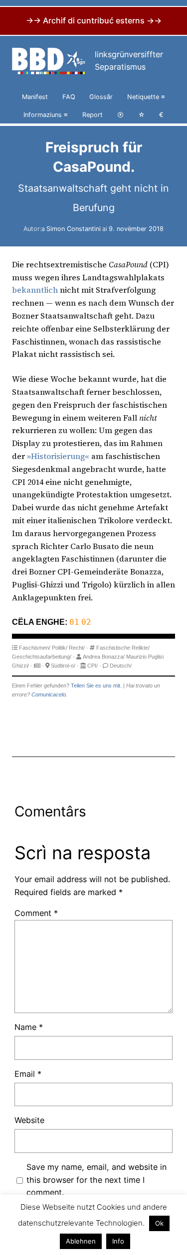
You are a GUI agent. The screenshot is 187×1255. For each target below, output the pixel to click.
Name (28, 1027)
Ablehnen (81, 1241)
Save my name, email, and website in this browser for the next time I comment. (96, 1180)
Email (27, 1074)
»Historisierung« (58, 456)
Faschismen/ (34, 648)
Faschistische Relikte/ (123, 648)
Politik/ (59, 648)
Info (118, 1241)
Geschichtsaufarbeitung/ (41, 657)
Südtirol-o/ (63, 666)
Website (29, 1120)
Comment (36, 913)
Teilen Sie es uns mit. (96, 685)
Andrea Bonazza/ (104, 657)
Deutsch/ (121, 666)
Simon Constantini (73, 228)
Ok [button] (159, 1223)
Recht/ (77, 648)
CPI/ (92, 666)
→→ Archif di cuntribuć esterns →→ (94, 20)
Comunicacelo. (49, 694)
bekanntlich (35, 289)
